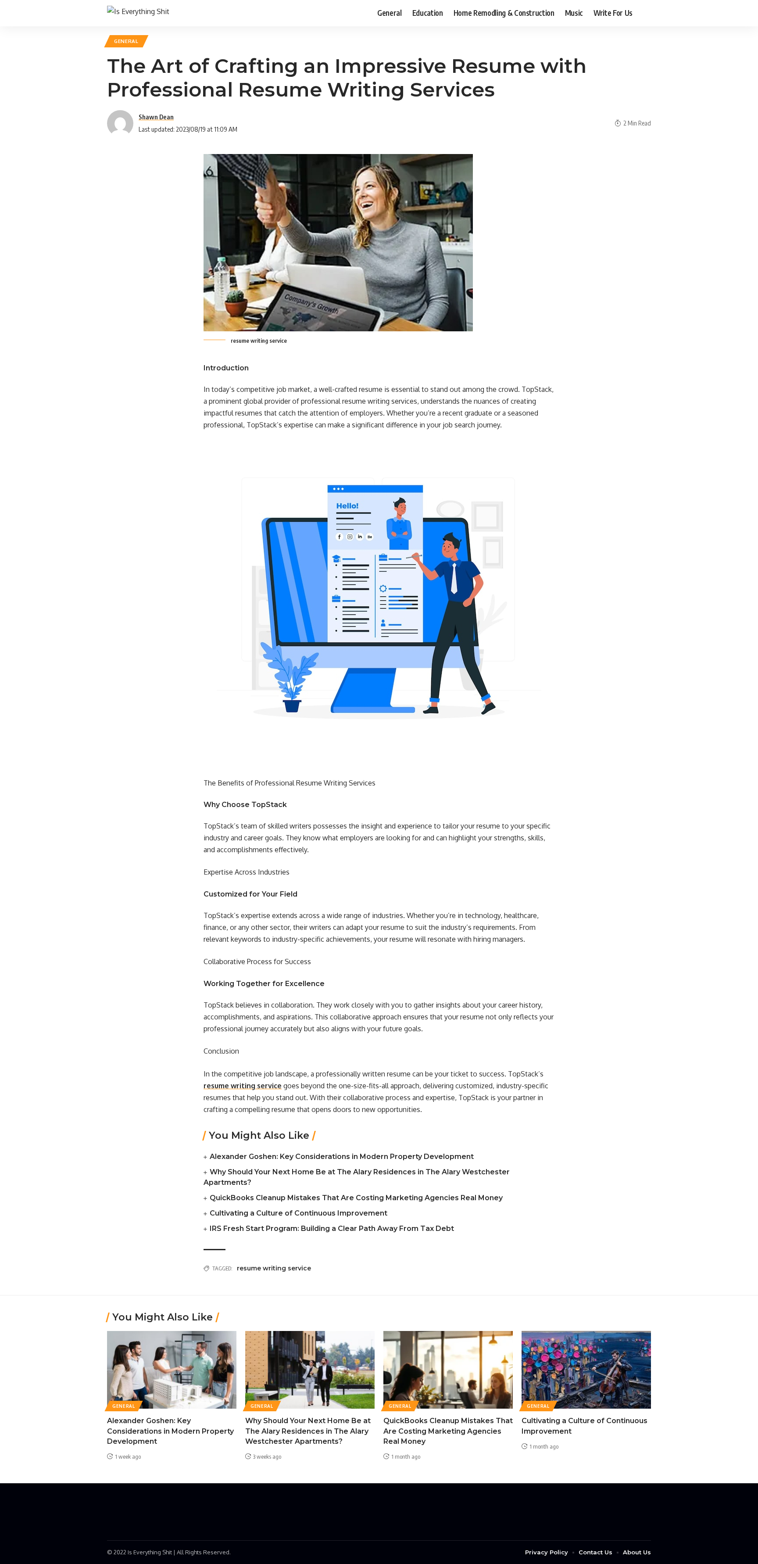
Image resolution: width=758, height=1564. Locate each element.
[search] (644, 13)
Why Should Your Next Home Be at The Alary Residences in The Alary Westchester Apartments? (308, 1431)
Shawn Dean (156, 117)
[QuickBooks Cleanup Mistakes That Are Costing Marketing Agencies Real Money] (448, 1370)
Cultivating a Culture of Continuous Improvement (298, 1213)
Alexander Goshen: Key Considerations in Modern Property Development (342, 1156)
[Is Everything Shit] (138, 13)
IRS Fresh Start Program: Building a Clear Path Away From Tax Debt (332, 1228)
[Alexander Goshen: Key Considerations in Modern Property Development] (171, 1370)
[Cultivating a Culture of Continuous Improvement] (586, 1370)
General (126, 41)
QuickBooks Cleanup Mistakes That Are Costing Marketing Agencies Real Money (356, 1198)
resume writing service (274, 1268)
